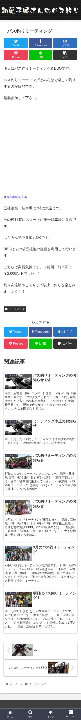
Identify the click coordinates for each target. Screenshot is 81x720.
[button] (72, 497)
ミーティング (17, 309)
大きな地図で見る (15, 197)
